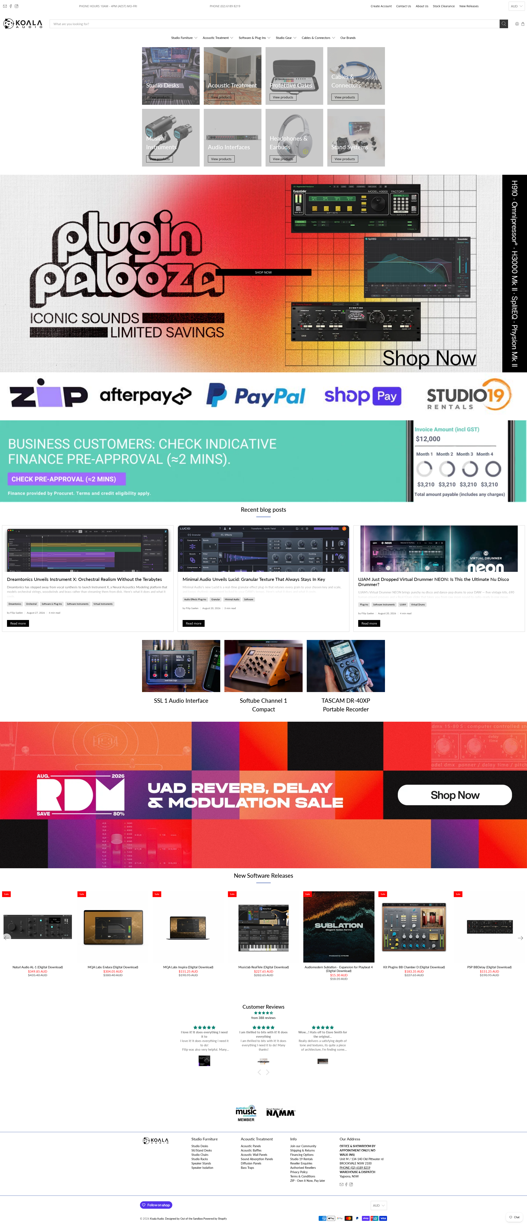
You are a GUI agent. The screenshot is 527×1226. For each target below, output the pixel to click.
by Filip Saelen (15, 612)
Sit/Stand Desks (201, 1150)
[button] (260, 1072)
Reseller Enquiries (301, 1163)
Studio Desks (199, 1146)
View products (159, 97)
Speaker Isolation (202, 1167)
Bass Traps (247, 1167)
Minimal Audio (232, 599)
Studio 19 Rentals (301, 1159)
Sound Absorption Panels (257, 1159)
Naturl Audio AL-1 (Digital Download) (38, 967)
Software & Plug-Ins (252, 38)
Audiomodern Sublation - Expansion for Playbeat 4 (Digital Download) (339, 969)
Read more (18, 623)
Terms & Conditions (302, 1176)
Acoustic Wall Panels (254, 1154)
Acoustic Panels (251, 1146)
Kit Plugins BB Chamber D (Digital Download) (414, 967)
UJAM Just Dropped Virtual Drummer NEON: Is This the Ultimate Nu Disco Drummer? (433, 581)
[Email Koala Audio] (5, 6)
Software (248, 599)
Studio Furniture (182, 38)
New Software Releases (263, 875)
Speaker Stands (201, 1163)
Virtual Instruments (103, 604)
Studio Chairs (199, 1154)
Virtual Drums (418, 604)
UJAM (403, 604)
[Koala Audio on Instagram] (16, 6)
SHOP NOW (263, 272)
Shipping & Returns (302, 1150)
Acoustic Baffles (251, 1150)
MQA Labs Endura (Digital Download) (113, 967)
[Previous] (6, 938)
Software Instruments (78, 604)
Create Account (381, 6)
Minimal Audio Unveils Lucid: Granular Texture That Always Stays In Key (254, 579)
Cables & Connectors (316, 38)
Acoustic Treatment (216, 38)
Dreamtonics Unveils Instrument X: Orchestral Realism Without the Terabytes (84, 579)
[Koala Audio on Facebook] (11, 6)
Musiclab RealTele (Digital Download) (263, 967)
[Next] (520, 938)
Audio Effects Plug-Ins (195, 599)
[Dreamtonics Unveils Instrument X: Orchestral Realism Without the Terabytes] (87, 549)
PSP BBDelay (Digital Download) (489, 967)
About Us (422, 6)
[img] (263, 1012)
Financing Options (302, 1154)
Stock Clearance (444, 6)
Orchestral (31, 604)
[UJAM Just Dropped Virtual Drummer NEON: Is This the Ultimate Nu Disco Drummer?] (439, 549)
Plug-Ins (364, 604)
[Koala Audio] (22, 24)
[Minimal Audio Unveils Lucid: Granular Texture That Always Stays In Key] (263, 549)
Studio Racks (199, 1159)
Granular (215, 599)
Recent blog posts (263, 509)
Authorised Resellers (303, 1167)
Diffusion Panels (251, 1163)
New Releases (469, 6)
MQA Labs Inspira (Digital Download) (188, 967)
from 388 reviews (263, 1018)
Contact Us (403, 6)
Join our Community (303, 1146)
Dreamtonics (15, 604)
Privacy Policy (299, 1172)
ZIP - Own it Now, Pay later (307, 1180)
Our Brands (348, 38)
